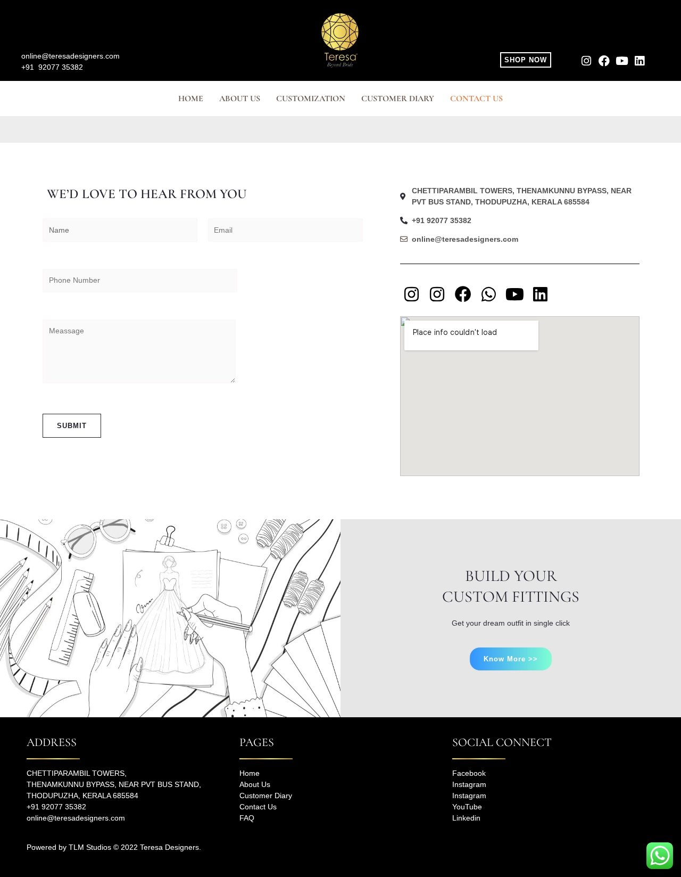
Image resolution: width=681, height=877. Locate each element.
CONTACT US (476, 98)
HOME (190, 98)
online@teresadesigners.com (70, 56)
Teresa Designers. (170, 847)
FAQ (246, 818)
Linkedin (466, 818)
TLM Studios (90, 847)
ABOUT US (239, 98)
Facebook (469, 773)
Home (249, 773)
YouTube (467, 806)
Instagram (469, 784)
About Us (254, 784)
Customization (310, 98)
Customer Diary (397, 98)
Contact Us (258, 806)
